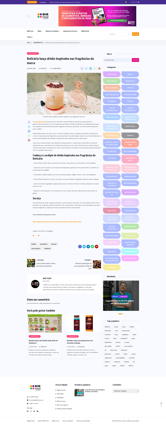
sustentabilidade (120, 358)
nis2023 (118, 346)
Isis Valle (111, 151)
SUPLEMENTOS (130, 251)
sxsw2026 (131, 358)
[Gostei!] (33, 235)
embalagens (125, 334)
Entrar (135, 34)
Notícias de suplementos (130, 219)
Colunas (29, 37)
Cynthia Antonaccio (112, 109)
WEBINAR (111, 267)
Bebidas (33, 244)
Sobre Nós (60, 394)
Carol (116, 330)
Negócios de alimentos (111, 203)
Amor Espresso (39, 122)
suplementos (108, 358)
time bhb (126, 361)
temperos (107, 361)
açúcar (124, 327)
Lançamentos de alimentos (112, 168)
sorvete (133, 354)
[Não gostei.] (38, 235)
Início (28, 42)
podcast (117, 354)
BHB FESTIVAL (112, 88)
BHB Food (30, 31)
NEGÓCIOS (130, 192)
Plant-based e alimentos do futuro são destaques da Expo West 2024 (57, 222)
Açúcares (111, 74)
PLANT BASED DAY (112, 235)
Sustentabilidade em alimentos (112, 260)
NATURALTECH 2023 (111, 193)
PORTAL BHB (112, 242)
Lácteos (112, 158)
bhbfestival (108, 330)
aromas (116, 327)
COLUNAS (112, 101)
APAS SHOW (112, 81)
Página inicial (61, 390)
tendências (47, 248)
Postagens (60, 397)
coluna (116, 334)
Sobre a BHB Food (43, 421)
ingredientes (43, 244)
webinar (122, 365)
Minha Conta (61, 401)
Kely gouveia (130, 151)
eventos (107, 338)
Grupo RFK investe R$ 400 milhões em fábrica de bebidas (120, 302)
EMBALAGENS (112, 117)
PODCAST (130, 235)
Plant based (130, 226)
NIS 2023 (112, 210)
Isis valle (126, 342)
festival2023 (123, 338)
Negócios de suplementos (130, 203)
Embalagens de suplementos (112, 127)
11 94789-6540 (33, 397)
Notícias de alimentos (112, 219)
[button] (120, 313)
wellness (130, 365)
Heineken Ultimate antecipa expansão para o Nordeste (64, 2)
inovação (53, 244)
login (41, 303)
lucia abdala (111, 176)
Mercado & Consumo (111, 184)
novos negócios (35, 248)
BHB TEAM (34, 346)
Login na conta (33, 403)
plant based (108, 354)
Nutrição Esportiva (111, 228)
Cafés (130, 88)
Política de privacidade (64, 409)
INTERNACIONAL (130, 143)
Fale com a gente (62, 405)
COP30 (130, 101)
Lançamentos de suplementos (130, 168)
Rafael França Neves (130, 244)
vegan (106, 365)
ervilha (134, 334)
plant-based (113, 350)
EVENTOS (130, 126)
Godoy (133, 338)
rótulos (125, 354)
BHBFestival (85, 31)
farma (114, 338)
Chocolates (130, 94)
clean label (107, 334)
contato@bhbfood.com (36, 400)
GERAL (130, 135)
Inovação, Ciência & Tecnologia (111, 143)
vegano (114, 365)
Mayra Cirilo (130, 176)
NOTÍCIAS (130, 210)
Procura (135, 60)
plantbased (124, 350)
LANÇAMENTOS (38, 42)
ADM (130, 74)
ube (134, 361)
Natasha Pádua (130, 183)
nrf (105, 350)
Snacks (112, 251)
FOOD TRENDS (112, 135)
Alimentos (107, 327)
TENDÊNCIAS (130, 258)
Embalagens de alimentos (130, 118)
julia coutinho (108, 346)
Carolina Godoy (112, 94)
